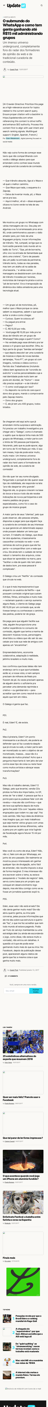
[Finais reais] (23, 1243)
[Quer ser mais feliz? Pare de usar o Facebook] (23, 1082)
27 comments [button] (13, 976)
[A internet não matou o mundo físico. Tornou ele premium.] (7, 1375)
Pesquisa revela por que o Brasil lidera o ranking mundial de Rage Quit (28, 1318)
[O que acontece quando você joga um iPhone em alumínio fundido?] (23, 1161)
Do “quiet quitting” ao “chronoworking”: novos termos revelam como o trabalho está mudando (28, 1347)
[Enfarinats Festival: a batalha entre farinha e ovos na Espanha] (23, 1202)
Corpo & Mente (9, 17)
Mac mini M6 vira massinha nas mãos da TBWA (29, 1361)
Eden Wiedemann (12, 138)
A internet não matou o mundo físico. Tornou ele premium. (28, 1375)
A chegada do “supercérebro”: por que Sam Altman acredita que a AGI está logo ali (29, 1333)
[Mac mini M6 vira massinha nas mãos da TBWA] (7, 1362)
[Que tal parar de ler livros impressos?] (23, 1123)
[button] (4, 5)
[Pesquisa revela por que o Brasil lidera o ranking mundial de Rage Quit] (7, 1318)
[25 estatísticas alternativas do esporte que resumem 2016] (23, 1041)
